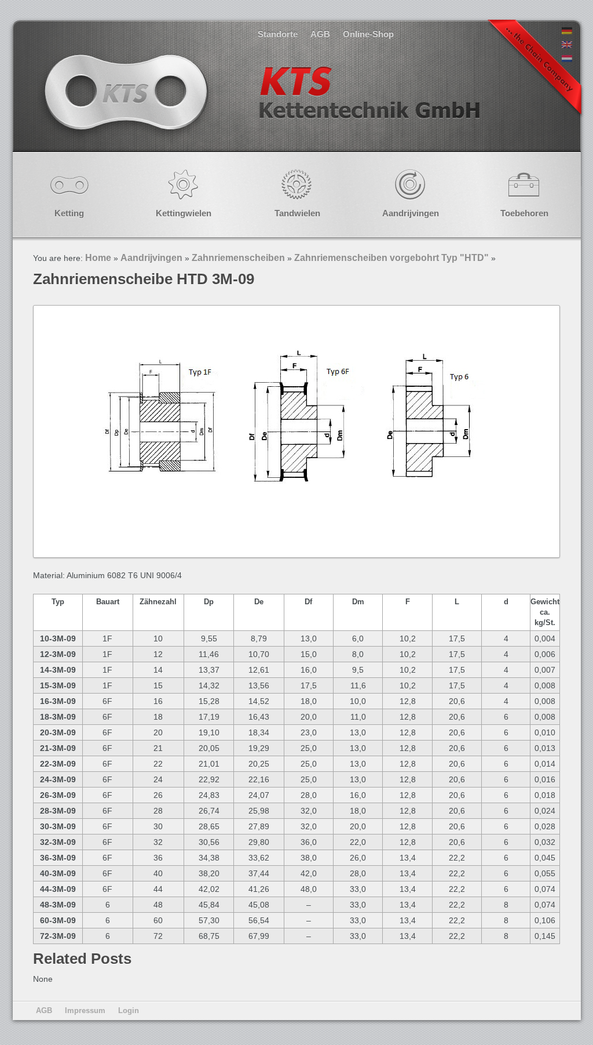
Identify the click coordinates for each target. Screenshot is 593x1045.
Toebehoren (524, 213)
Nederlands (261, 104)
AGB (320, 34)
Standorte (278, 34)
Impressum (85, 1010)
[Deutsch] (567, 31)
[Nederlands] (567, 59)
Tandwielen (297, 213)
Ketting (69, 213)
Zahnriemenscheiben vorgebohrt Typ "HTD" (391, 258)
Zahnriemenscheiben (238, 258)
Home (98, 258)
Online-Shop (368, 34)
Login (128, 1010)
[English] (567, 45)
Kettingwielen (183, 213)
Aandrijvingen (410, 213)
